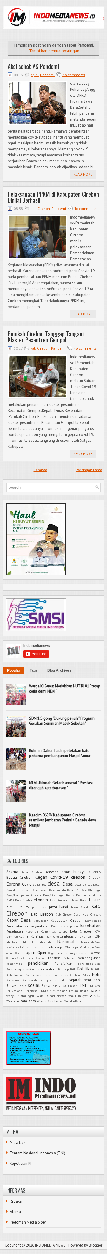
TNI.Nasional (14, 991)
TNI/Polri (45, 991)
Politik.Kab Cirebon (67, 975)
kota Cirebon (81, 931)
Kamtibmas (93, 920)
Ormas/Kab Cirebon (19, 958)
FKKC (53, 900)
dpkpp (97, 895)
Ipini (34, 907)
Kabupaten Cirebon (67, 920)
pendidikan (38, 963)
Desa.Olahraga (91, 890)
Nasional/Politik (17, 947)
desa (54, 883)
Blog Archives (59, 670)
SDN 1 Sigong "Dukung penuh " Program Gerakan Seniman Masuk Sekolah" (62, 721)
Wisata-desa (26, 1000)
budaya (79, 871)
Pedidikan (69, 958)
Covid (27, 884)
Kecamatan (14, 926)
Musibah (45, 942)
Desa (67, 884)
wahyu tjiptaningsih (20, 996)
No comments (73, 75)
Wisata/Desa (73, 1001)
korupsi (63, 931)
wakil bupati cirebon (52, 996)
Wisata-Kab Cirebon (50, 1001)
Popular (13, 670)
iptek (43, 907)
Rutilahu (61, 980)
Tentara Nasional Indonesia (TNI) (37, 1152)
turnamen (60, 991)
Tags (34, 670)
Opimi (19, 953)
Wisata (11, 1001)
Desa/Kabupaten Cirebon (23, 895)
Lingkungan (84, 936)
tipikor (72, 986)
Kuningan (38, 936)
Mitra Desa (19, 1142)
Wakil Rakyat (78, 996)
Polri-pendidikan (33, 980)
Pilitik (62, 969)
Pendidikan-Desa (89, 963)
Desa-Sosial (40, 890)
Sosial (46, 985)
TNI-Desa (95, 986)
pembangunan (89, 957)
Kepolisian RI (20, 1163)
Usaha (84, 991)
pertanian (32, 969)
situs (23, 986)
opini (35, 75)
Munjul (28, 942)
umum (73, 991)
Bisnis (66, 872)
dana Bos (39, 884)
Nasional (66, 941)
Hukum (95, 899)
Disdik (70, 895)
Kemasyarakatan (37, 926)
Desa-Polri (24, 890)
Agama (12, 871)
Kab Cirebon (42, 914)
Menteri (11, 942)
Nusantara (38, 947)
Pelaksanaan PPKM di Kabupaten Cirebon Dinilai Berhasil (53, 197)
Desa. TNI (73, 890)
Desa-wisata (57, 890)
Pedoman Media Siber (28, 1222)
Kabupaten (40, 920)
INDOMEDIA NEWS (50, 1245)
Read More (83, 174)
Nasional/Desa (91, 942)
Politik (83, 969)
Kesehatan (14, 931)
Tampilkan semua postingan (54, 50)
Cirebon (94, 877)
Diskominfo (83, 895)
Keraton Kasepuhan (65, 926)
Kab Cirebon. (92, 914)
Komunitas (48, 931)
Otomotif (41, 958)
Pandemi (47, 75)
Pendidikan (63, 963)
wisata (95, 995)
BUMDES (94, 872)
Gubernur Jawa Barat (73, 900)
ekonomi (41, 899)
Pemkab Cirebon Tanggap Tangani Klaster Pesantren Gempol (46, 337)
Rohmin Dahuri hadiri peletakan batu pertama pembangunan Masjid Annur (59, 753)
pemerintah (14, 963)
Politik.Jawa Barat (38, 975)
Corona (13, 884)
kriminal (12, 936)
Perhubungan (15, 969)
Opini (41, 952)
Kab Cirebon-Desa (68, 914)
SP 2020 (59, 986)
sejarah (75, 979)
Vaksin (96, 990)
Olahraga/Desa (90, 947)
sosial (34, 985)
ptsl (49, 980)
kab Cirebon (40, 208)
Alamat (16, 1211)
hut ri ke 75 (17, 906)
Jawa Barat (80, 907)
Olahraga (71, 947)
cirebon (78, 877)
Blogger (95, 1245)
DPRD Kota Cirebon (19, 900)
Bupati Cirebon (19, 877)
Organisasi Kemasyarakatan (68, 953)
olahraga (56, 947)
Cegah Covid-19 (51, 877)
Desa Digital (83, 884)
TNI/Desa (31, 991)
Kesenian (32, 931)
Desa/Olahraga (53, 895)
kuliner (24, 936)
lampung (53, 936)
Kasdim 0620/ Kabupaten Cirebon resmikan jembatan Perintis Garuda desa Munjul (62, 820)
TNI (82, 985)
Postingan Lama (89, 469)
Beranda (40, 469)
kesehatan (90, 926)
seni (87, 980)
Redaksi (16, 1201)
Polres (86, 975)
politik (71, 969)
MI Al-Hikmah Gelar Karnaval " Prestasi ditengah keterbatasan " (61, 785)
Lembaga (67, 936)
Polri (96, 974)
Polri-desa (13, 980)
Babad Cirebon (31, 872)
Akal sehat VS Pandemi (33, 66)
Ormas (96, 952)
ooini (9, 953)
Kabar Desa (18, 920)
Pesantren (48, 969)
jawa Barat (59, 906)
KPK (98, 931)
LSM (97, 936)
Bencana (52, 872)
